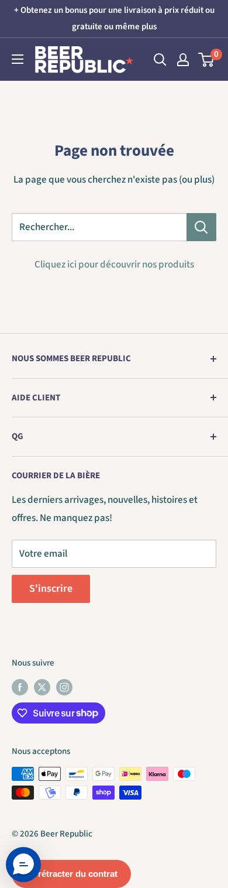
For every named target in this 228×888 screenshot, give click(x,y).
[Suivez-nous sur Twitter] (42, 686)
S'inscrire (50, 588)
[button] (23, 864)
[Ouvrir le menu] (17, 59)
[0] (206, 60)
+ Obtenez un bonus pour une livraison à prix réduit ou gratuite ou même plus (114, 18)
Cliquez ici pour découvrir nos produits (114, 265)
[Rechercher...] (201, 227)
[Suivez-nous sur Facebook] (20, 686)
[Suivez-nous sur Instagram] (64, 686)
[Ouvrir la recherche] (160, 59)
